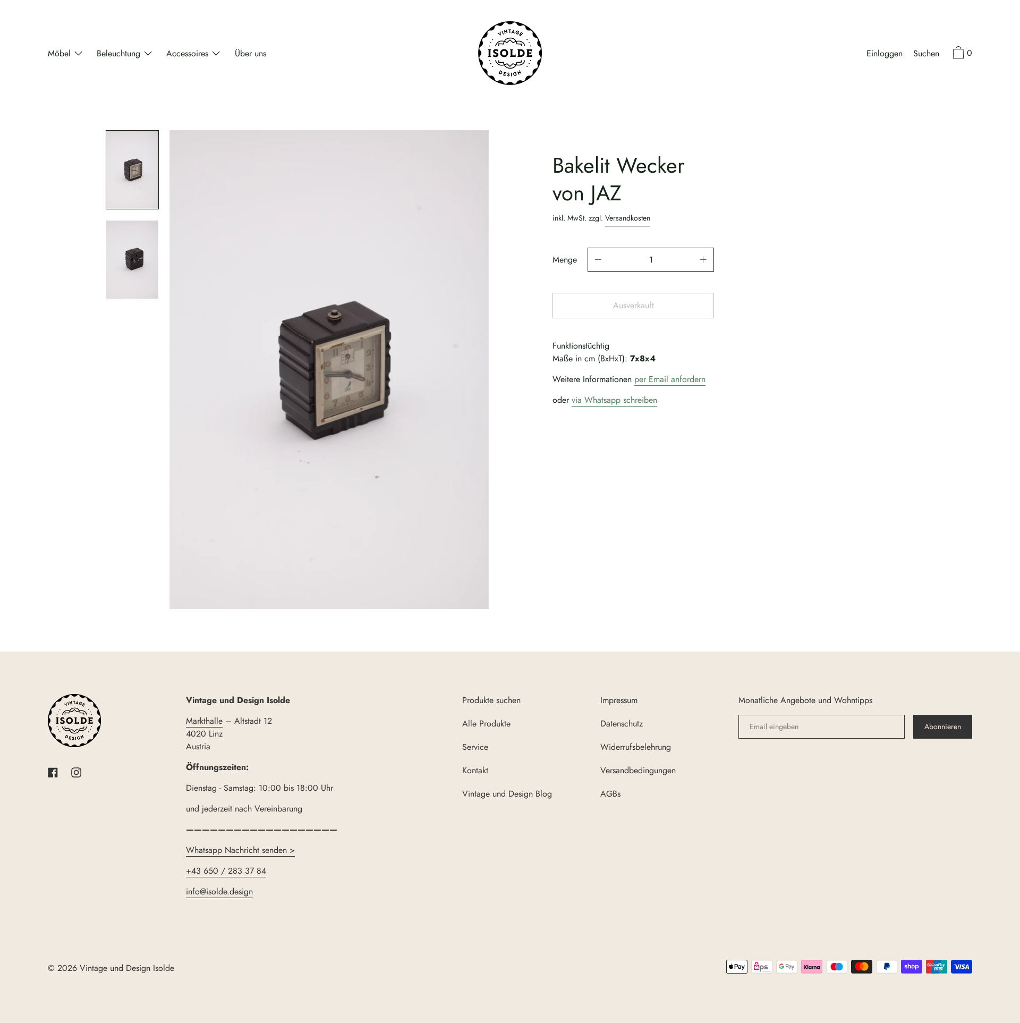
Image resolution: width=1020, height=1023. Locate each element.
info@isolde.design (219, 891)
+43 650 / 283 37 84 (226, 871)
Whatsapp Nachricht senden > (240, 850)
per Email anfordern (670, 379)
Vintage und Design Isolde (127, 968)
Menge (564, 259)
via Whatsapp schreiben (614, 400)
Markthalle (204, 721)
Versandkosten (627, 218)
